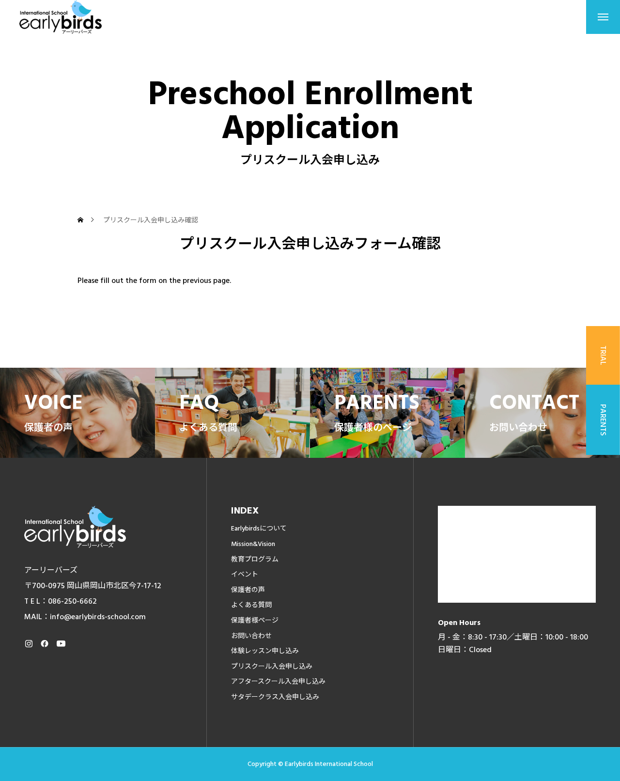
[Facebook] (44, 643)
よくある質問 (251, 605)
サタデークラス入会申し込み (275, 697)
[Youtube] (60, 643)
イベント (244, 574)
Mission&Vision (253, 544)
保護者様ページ (255, 620)
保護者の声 (248, 590)
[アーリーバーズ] (60, 17)
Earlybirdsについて (259, 528)
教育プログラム (255, 559)
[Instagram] (28, 643)
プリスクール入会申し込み (271, 667)
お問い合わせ (251, 636)
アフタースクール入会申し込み (278, 682)
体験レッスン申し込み (265, 651)
